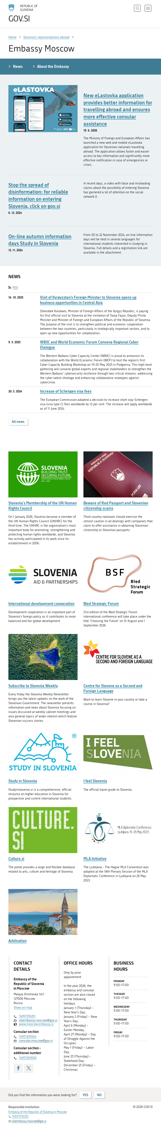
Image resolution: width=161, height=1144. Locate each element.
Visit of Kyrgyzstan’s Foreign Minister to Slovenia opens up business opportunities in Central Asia (88, 300)
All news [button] (18, 421)
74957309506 (27, 1058)
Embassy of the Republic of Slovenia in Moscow (37, 1112)
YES (85, 1094)
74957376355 (27, 1016)
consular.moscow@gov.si (33, 1041)
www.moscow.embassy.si (33, 1024)
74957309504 (27, 1037)
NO (99, 1094)
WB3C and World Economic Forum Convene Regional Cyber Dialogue (89, 344)
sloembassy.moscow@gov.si (33, 1020)
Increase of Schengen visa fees (65, 391)
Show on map (23, 1007)
